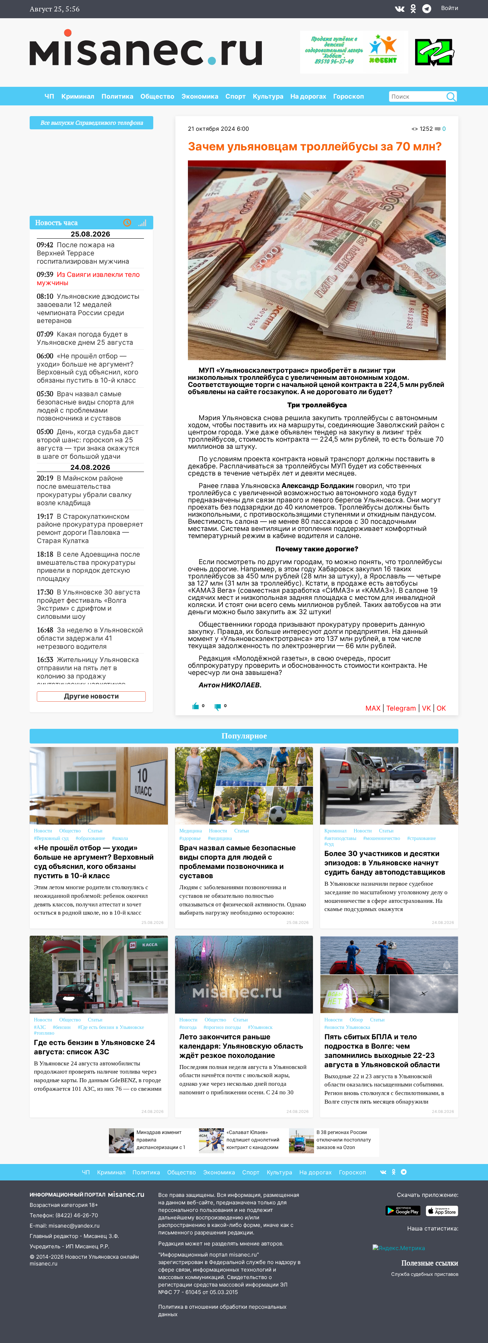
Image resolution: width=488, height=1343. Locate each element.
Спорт (235, 96)
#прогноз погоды (222, 1027)
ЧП (49, 96)
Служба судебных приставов (424, 1274)
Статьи (95, 831)
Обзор (356, 1020)
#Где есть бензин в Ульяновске (111, 1027)
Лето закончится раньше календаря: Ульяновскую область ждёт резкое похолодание (241, 1046)
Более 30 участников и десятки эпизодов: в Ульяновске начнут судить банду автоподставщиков (384, 862)
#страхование (421, 838)
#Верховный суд (51, 838)
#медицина (220, 838)
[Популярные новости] (142, 223)
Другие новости (91, 696)
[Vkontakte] (399, 10)
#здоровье (190, 838)
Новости (43, 831)
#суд (329, 844)
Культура (268, 96)
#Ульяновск (260, 1027)
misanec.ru (44, 1263)
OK (441, 708)
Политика (117, 96)
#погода (187, 1027)
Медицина (190, 831)
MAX (372, 708)
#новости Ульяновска (347, 1027)
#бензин (62, 1027)
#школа (120, 838)
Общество (157, 96)
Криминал (77, 96)
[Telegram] (426, 10)
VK (426, 708)
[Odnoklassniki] (413, 10)
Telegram (401, 708)
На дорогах (308, 96)
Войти (449, 7)
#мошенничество (381, 838)
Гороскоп (348, 96)
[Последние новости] (127, 223)
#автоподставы (340, 838)
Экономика (199, 96)
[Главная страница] (146, 43)
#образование (90, 838)
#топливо (44, 1033)
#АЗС (40, 1027)
